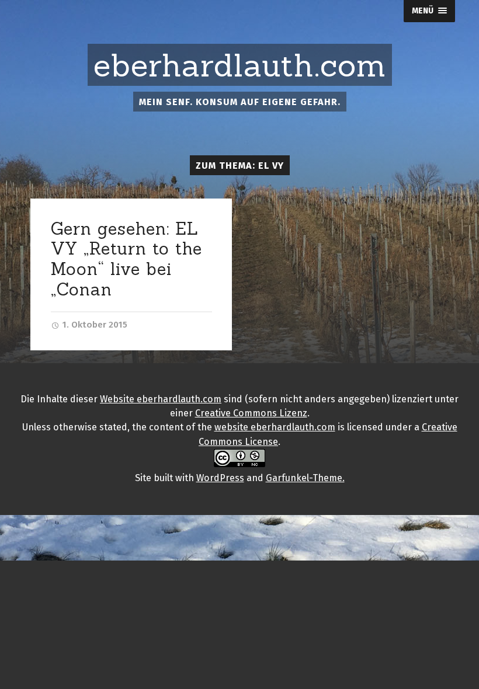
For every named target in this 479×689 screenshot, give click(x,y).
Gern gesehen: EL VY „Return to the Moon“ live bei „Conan (126, 259)
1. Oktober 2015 (93, 324)
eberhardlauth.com (239, 65)
